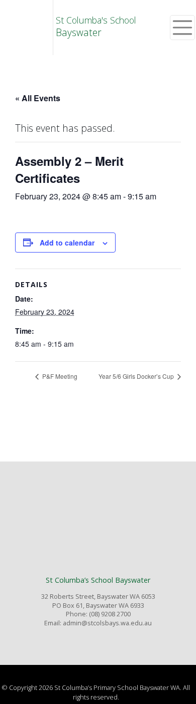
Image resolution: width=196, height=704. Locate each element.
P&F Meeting (59, 376)
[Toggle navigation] (182, 27)
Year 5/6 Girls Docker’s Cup (137, 376)
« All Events (37, 98)
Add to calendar (67, 243)
